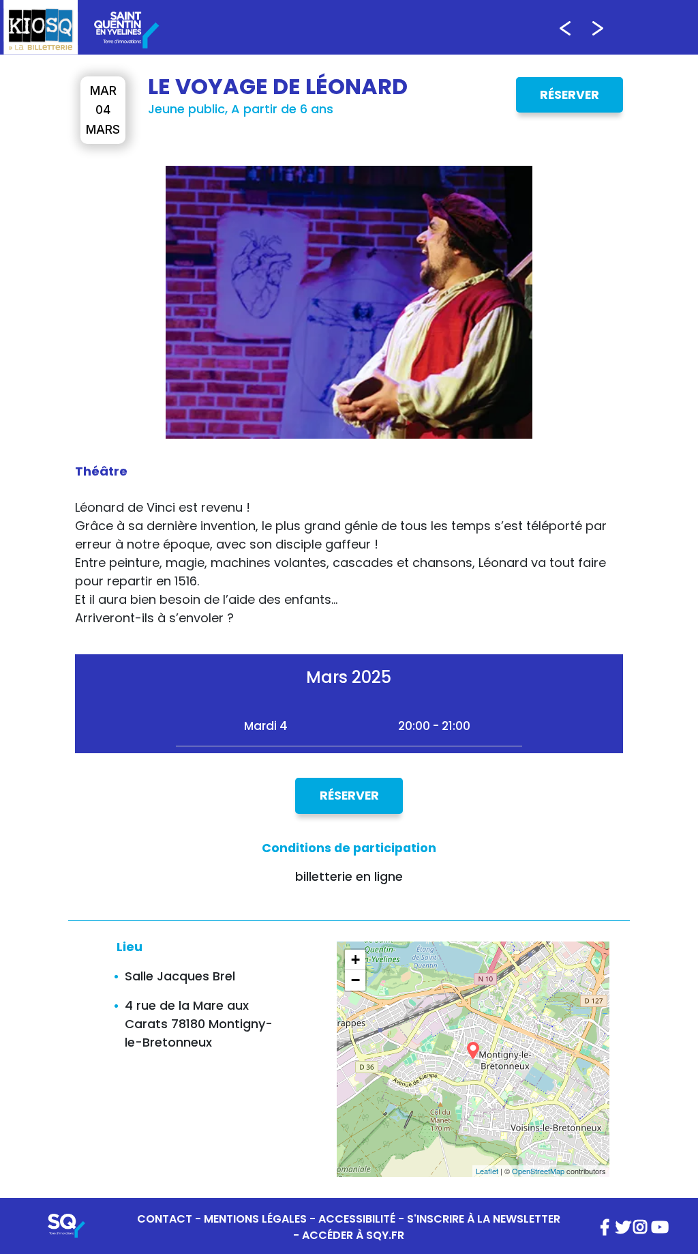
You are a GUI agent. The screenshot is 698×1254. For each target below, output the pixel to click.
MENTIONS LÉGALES (255, 1219)
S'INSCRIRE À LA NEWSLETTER (483, 1219)
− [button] (355, 980)
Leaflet (487, 1170)
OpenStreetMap (538, 1170)
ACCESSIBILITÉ (356, 1219)
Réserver (569, 95)
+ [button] (355, 959)
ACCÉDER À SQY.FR (353, 1235)
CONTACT (164, 1219)
